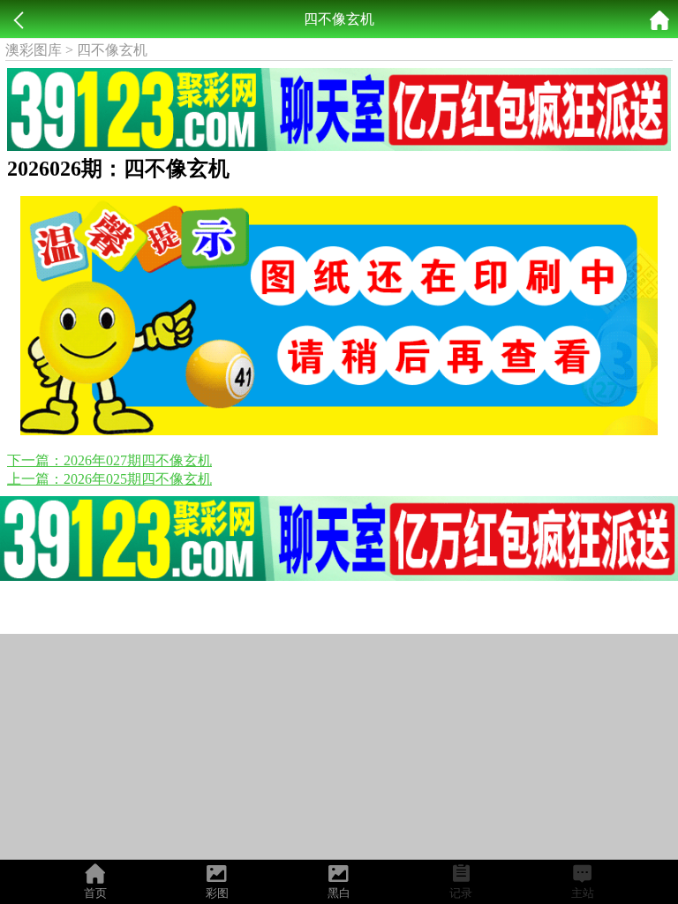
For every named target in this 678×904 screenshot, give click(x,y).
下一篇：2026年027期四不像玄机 (109, 460)
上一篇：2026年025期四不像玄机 (109, 478)
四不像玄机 (112, 49)
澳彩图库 (33, 49)
